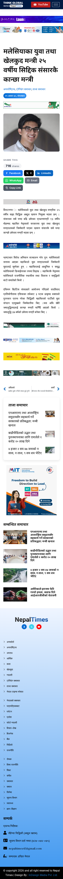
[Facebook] (24, 626)
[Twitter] (31, 626)
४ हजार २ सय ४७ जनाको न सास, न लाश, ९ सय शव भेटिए (25, 451)
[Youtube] (38, 626)
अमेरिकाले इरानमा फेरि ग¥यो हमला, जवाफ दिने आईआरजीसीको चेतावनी (43, 592)
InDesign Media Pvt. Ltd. (43, 875)
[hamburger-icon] (56, 4)
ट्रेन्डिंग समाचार (23, 89)
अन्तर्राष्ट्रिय (9, 89)
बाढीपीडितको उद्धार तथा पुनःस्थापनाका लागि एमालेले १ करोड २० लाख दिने (25, 437)
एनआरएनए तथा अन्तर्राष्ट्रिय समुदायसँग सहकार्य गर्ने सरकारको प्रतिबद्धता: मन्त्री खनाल (23, 419)
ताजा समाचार (39, 89)
